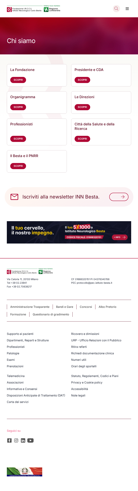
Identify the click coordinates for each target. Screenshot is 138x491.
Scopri (18, 79)
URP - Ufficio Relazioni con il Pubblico (96, 340)
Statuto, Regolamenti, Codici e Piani (94, 376)
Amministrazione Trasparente (29, 307)
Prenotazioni (15, 366)
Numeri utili (78, 359)
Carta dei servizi (18, 402)
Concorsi (86, 307)
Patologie (13, 353)
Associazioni (15, 382)
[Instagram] (16, 440)
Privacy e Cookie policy (86, 382)
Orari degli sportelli (83, 366)
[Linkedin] (23, 440)
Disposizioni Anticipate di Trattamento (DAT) (36, 395)
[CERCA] (116, 8)
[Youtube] (30, 440)
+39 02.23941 (19, 282)
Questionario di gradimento (51, 314)
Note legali (78, 395)
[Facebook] (9, 440)
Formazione (18, 314)
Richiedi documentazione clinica (92, 353)
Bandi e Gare (64, 307)
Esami (11, 359)
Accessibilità (79, 389)
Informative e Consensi (22, 389)
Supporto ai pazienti (20, 334)
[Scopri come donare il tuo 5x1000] (69, 232)
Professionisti (16, 347)
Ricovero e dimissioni (85, 334)
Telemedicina (16, 376)
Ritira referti (79, 347)
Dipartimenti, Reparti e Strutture (28, 340)
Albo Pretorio (107, 307)
